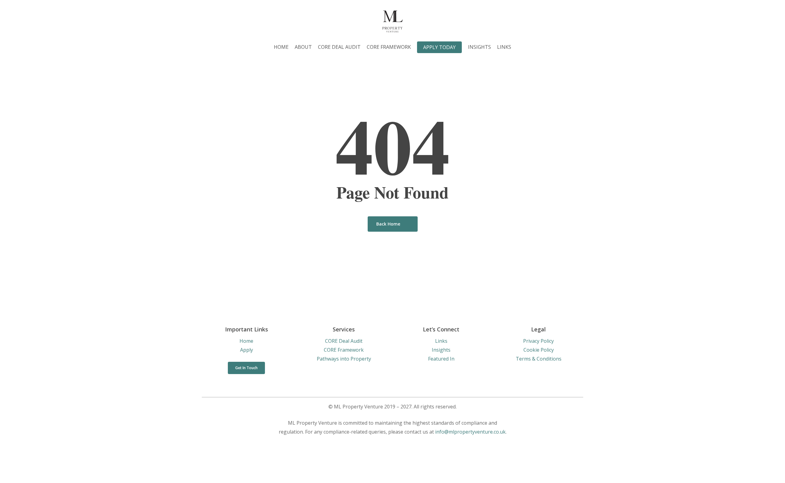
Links (441, 341)
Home (246, 341)
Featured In (441, 358)
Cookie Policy (538, 349)
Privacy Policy (538, 341)
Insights (441, 349)
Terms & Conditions (538, 358)
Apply (246, 349)
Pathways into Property (344, 358)
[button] (246, 368)
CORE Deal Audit (343, 341)
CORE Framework (344, 349)
